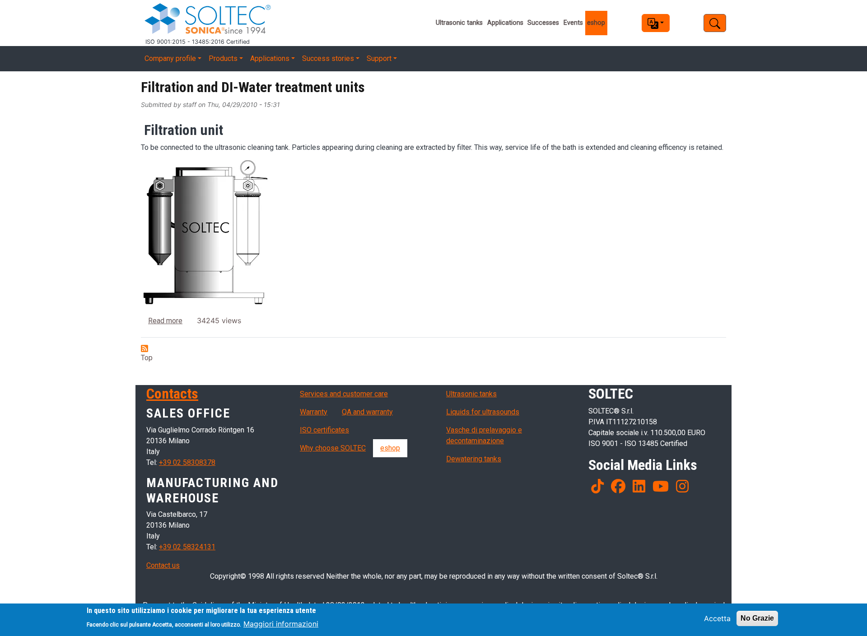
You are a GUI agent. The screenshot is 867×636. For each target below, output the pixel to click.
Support (379, 58)
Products (223, 58)
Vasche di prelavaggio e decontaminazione (484, 435)
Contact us (163, 565)
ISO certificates (324, 430)
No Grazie (757, 618)
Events (573, 23)
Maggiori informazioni (280, 623)
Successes (543, 23)
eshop (596, 23)
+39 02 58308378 (187, 462)
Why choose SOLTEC (333, 448)
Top (147, 357)
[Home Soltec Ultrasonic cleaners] (270, 18)
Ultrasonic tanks (459, 23)
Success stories (328, 58)
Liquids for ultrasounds (482, 412)
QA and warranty (367, 412)
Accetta (717, 618)
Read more (165, 320)
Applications (505, 23)
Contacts (172, 393)
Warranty (313, 412)
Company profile (170, 58)
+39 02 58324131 (187, 547)
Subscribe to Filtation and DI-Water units (144, 348)
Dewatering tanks (473, 459)
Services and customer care (344, 394)
